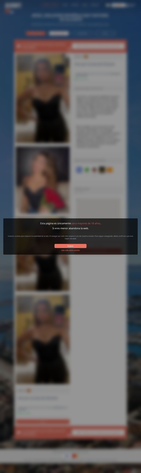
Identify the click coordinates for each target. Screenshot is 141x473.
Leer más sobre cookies (70, 250)
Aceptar (70, 246)
